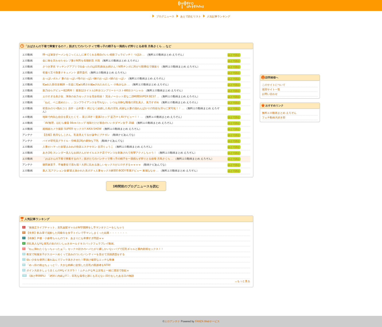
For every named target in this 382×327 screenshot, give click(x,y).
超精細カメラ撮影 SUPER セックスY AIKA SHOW (72, 128)
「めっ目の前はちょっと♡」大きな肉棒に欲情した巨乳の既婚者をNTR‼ (68, 265)
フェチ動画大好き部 (273, 117)
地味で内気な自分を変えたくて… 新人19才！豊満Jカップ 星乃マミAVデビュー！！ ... (93, 116)
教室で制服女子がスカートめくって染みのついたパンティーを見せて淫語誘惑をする (75, 254)
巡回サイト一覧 (271, 89)
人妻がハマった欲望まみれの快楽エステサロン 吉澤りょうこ (78, 146)
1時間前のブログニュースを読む (136, 186)
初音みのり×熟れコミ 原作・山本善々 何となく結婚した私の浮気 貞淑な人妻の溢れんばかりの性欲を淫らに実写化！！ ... (113, 108)
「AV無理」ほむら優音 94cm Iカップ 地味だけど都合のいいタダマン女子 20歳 (88, 122)
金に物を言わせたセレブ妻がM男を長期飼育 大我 (71, 60)
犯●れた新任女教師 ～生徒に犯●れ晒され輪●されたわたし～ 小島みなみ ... (86, 84)
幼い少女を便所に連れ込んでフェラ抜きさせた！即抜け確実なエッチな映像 (70, 259)
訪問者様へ (271, 77)
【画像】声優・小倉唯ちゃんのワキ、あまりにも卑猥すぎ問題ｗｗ (65, 238)
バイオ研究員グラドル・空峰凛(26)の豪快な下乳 (71, 140)
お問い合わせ (270, 93)
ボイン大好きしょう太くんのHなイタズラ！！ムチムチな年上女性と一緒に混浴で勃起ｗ (77, 270)
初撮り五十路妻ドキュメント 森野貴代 (65, 72)
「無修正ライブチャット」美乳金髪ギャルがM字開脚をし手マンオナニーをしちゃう (75, 227)
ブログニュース (165, 16)
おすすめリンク (274, 105)
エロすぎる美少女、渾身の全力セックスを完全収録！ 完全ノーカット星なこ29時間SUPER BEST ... (101, 96)
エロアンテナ (191, 2)
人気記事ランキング (218, 16)
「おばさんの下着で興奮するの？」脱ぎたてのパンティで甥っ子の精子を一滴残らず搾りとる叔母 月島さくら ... (108, 158)
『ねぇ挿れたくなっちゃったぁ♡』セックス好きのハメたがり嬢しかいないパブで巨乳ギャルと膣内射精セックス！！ (95, 248)
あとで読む (234, 55)
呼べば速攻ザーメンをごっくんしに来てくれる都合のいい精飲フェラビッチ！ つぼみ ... (94, 54)
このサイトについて (273, 84)
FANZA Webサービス (207, 321)
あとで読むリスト (190, 16)
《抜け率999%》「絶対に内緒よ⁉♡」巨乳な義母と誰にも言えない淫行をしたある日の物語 (81, 275)
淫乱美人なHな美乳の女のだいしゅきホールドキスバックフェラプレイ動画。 (71, 243)
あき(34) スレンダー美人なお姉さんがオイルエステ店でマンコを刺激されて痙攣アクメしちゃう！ (99, 152)
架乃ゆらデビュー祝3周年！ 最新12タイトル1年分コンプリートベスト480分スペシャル (93, 90)
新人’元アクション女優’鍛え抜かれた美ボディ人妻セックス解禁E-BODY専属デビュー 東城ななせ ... (101, 170)
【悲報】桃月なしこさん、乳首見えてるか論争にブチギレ (76, 134)
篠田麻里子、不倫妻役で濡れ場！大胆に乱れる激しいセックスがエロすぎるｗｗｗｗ (92, 164)
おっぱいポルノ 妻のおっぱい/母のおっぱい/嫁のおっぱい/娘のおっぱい (84, 78)
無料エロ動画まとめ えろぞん (279, 112)
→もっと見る (242, 281)
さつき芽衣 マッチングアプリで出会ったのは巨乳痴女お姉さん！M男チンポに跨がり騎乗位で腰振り (101, 66)
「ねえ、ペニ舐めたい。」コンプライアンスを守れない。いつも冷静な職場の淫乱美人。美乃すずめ (101, 102)
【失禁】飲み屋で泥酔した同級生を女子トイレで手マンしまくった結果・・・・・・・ (76, 232)
